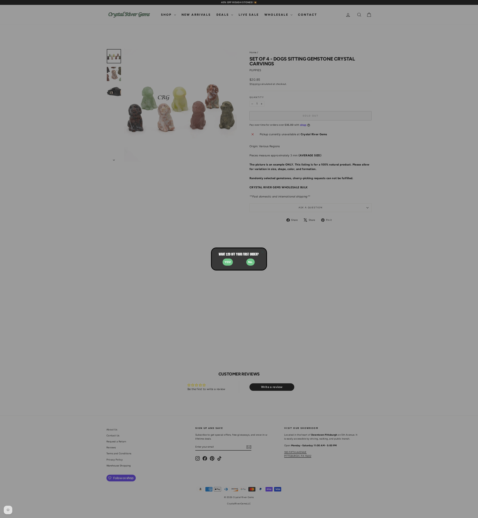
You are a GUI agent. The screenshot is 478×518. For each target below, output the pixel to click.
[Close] (262, 252)
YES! (227, 262)
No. (250, 262)
